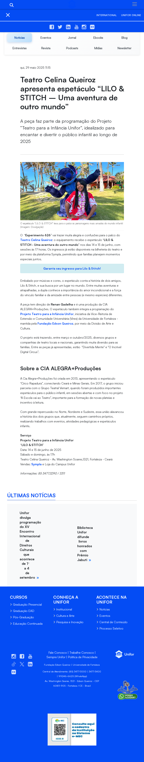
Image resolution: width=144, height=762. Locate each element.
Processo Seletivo (111, 628)
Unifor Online (131, 15)
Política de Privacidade (83, 657)
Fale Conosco (57, 652)
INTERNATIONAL (106, 15)
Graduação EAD (23, 611)
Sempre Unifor (55, 657)
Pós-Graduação (23, 617)
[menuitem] (19, 37)
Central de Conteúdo (113, 622)
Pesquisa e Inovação (69, 622)
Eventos (104, 616)
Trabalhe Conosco (81, 652)
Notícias (104, 609)
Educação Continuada (28, 623)
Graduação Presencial (27, 604)
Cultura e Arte (65, 616)
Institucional (64, 609)
